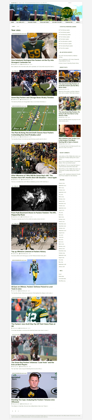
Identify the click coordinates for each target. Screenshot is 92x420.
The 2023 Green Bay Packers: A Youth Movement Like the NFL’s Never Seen (69, 85)
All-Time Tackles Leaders (64, 36)
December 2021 (62, 203)
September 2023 (62, 185)
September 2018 (62, 264)
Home (12, 22)
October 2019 (62, 253)
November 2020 (62, 226)
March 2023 (61, 187)
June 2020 (61, 237)
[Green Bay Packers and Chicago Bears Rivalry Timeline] (34, 83)
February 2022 (62, 199)
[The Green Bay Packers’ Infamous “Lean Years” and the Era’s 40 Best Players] (34, 347)
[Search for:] (74, 2)
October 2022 (62, 190)
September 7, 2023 (63, 117)
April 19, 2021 (15, 328)
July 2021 (61, 212)
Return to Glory (57, 22)
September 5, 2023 (63, 143)
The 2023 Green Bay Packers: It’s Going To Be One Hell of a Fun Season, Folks (69, 113)
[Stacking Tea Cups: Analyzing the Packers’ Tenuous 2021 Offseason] (34, 385)
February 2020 (62, 246)
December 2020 (62, 223)
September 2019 (62, 255)
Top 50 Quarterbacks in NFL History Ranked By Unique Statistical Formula (69, 60)
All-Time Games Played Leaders (66, 45)
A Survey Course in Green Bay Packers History (69, 63)
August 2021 (61, 210)
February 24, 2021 (16, 403)
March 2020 (61, 244)
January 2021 (61, 221)
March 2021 (61, 217)
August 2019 (61, 257)
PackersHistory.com (25, 64)
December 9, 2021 (16, 64)
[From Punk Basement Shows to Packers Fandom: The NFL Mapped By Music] (34, 198)
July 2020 (61, 235)
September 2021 (62, 208)
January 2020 (62, 248)
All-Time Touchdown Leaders (65, 43)
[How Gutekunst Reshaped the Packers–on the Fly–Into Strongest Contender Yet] (34, 46)
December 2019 (62, 250)
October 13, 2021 (15, 136)
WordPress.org (62, 280)
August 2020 (61, 232)
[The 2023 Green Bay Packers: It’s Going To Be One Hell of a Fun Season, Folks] (70, 103)
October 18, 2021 (15, 99)
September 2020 (62, 230)
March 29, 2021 (15, 366)
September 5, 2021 (16, 216)
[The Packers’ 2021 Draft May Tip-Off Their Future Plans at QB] (34, 309)
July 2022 (61, 194)
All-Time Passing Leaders (64, 30)
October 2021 (62, 205)
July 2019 (61, 259)
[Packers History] (46, 20)
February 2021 (62, 219)
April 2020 (61, 241)
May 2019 (61, 262)
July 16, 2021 (15, 290)
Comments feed (62, 278)
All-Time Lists (20, 22)
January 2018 (62, 266)
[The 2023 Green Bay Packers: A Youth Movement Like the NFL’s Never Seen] (70, 76)
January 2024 (62, 183)
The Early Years (32, 22)
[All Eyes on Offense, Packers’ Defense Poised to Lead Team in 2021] (34, 272)
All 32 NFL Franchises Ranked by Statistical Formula (68, 56)
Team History (69, 22)
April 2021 (61, 214)
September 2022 (62, 192)
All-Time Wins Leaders (64, 48)
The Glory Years (44, 22)
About (78, 22)
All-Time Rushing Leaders (64, 32)
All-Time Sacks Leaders (64, 39)
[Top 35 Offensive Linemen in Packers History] (34, 236)
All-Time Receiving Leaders (65, 34)
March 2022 (61, 196)
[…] (53, 66)
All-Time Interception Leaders (65, 41)
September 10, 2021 (16, 179)
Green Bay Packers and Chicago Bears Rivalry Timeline (32, 98)
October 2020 (62, 228)
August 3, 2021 (15, 253)
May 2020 (61, 239)
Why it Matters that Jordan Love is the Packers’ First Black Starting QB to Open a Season (69, 140)
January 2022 (62, 201)
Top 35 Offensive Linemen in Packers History (28, 252)
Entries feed (61, 276)
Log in (60, 274)
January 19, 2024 (63, 89)
